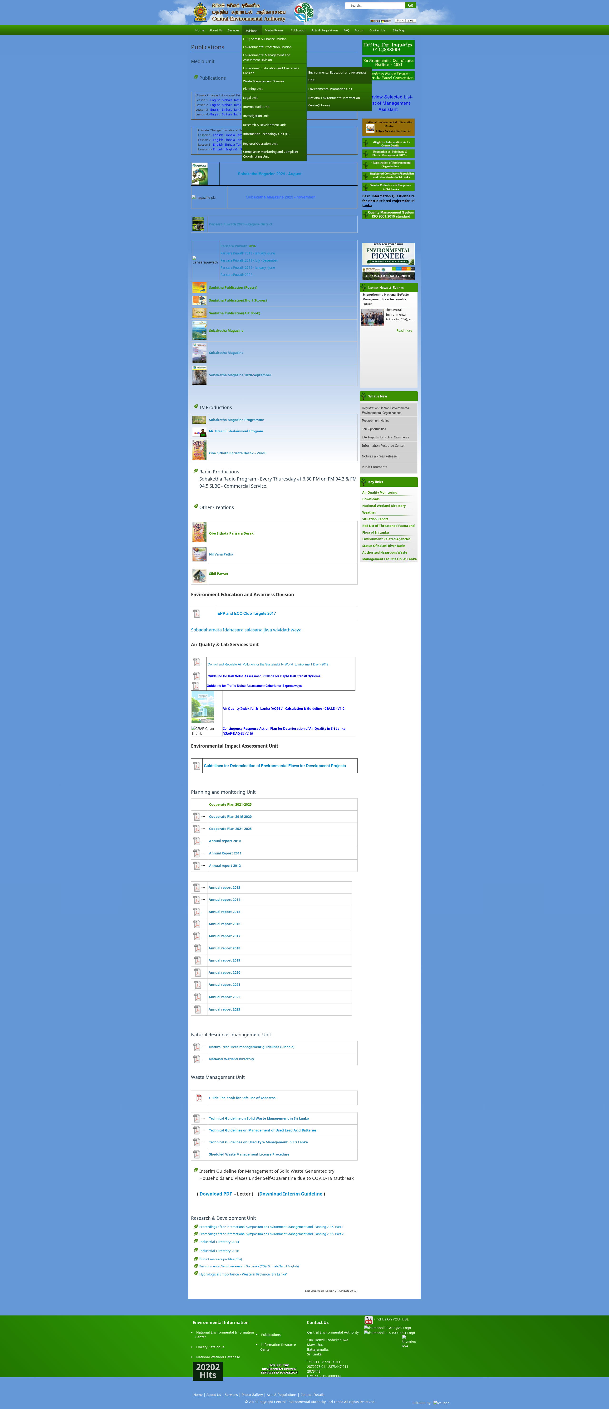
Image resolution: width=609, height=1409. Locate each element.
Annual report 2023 (224, 1009)
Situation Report (375, 519)
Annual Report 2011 (225, 853)
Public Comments (374, 467)
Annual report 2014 (224, 899)
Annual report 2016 (224, 924)
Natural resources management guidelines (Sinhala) (252, 1047)
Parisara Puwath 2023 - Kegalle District (240, 224)
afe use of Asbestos (259, 1098)
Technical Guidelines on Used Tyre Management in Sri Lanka (258, 1142)
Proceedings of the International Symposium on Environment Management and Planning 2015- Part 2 (271, 1234)
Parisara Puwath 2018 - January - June (248, 253)
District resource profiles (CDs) (220, 1259)
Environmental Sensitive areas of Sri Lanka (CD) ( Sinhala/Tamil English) (249, 1266)
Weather (369, 512)
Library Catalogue (210, 1347)
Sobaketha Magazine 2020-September (240, 375)
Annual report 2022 (224, 997)
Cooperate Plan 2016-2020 (230, 816)
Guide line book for (225, 1098)
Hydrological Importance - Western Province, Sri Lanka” (243, 1274)
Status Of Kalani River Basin (383, 546)
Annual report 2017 (224, 936)
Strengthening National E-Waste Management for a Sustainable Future (386, 299)
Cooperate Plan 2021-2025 (230, 828)
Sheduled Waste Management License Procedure (249, 1154)
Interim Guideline (302, 1194)
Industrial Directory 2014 (219, 1242)
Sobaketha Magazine (226, 352)
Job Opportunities (374, 429)
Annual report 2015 (224, 911)
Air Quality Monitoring (379, 492)
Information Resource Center (383, 445)
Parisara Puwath (234, 246)
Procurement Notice (375, 420)
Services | (233, 1394)
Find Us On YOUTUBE (391, 1319)
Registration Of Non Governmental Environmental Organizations (386, 410)
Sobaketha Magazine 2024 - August (269, 173)
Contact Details (312, 1394)
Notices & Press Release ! (380, 456)
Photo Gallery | (254, 1394)
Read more (404, 330)
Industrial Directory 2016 (219, 1251)
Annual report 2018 (224, 948)
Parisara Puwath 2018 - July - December (250, 260)
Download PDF (216, 1194)
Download (271, 1194)
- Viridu (260, 453)
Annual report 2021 (224, 984)
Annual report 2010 (225, 840)
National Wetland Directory (231, 1059)
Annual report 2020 (224, 972)
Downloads (370, 499)
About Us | (215, 1394)
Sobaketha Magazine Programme (236, 419)
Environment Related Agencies (386, 539)
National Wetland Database (218, 1357)
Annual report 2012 (225, 865)
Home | (199, 1394)
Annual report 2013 (224, 887)
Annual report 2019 (224, 960)
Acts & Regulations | (283, 1394)
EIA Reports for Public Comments (385, 437)
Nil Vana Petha (221, 554)
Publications (271, 1334)
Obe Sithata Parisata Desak (231, 453)
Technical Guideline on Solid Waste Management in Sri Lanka (259, 1118)
